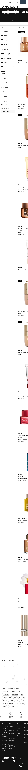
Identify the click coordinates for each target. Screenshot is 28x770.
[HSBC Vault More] (23, 13)
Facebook (25, 728)
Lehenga (17, 685)
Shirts (19, 672)
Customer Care (13, 743)
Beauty (18, 735)
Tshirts (11, 685)
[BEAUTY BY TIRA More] (23, 17)
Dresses (17, 666)
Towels (18, 703)
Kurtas (4, 676)
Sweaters (13, 672)
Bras (9, 682)
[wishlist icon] (23, 12)
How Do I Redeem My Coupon (12, 747)
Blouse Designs (21, 663)
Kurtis (22, 666)
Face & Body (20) (7, 58)
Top (23, 700)
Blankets (16, 669)
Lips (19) (5, 62)
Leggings (13, 691)
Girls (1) (5, 44)
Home (18, 733)
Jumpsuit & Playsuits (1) (8, 67)
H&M (15, 697)
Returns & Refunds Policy (5, 743)
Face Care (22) (6, 54)
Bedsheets (11, 703)
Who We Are (5, 726)
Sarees (22, 679)
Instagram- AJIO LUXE (25, 736)
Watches (5, 685)
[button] (9, 28)
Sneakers (17, 688)
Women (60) (6, 35)
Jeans (4, 682)
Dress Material (6, 694)
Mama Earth (5, 691)
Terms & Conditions (4, 731)
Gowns (24, 672)
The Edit (19, 737)
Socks (17, 676)
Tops (4, 688)
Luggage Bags (22, 697)
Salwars (19, 691)
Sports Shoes (11, 706)
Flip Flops (24, 685)
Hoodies (16, 679)
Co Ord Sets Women (7, 679)
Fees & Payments (4, 739)
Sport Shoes (5, 672)
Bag (15, 663)
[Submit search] (20, 12)
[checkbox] (9, 35)
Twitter (25, 740)
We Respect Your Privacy (5, 735)
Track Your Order (11, 727)
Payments (11, 740)
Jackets (4, 666)
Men (18, 726)
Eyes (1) (5, 71)
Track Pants (11, 676)
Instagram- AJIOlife (25, 731)
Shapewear (10, 688)
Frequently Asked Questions (11, 732)
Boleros (12, 700)
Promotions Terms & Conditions (4, 748)
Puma (22, 694)
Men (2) (5, 40)
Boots (10, 663)
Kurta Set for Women (7, 669)
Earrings (10, 666)
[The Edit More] (7, 17)
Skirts (18, 700)
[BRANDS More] (17, 20)
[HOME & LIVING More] (10, 13)
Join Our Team (5, 728)
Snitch (9, 697)
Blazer (4, 663)
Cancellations (12, 738)
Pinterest (25, 742)
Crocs (4, 697)
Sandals (20, 682)
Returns (11, 736)
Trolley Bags (5, 700)
